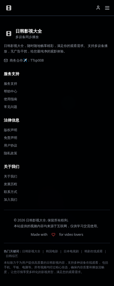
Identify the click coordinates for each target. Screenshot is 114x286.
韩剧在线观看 (93, 251)
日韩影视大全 (31, 251)
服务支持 (10, 83)
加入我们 (10, 199)
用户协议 (10, 145)
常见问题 (10, 106)
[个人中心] (98, 7)
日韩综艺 (12, 256)
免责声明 (10, 137)
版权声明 (10, 130)
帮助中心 (10, 91)
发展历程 (10, 184)
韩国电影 (52, 251)
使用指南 (10, 99)
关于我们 (10, 176)
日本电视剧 (71, 251)
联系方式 (10, 191)
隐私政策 (10, 153)
